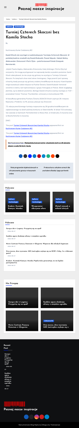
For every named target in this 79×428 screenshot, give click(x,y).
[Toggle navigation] (5, 7)
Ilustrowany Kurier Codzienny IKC (19, 128)
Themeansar (55, 425)
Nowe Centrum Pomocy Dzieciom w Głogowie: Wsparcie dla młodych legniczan (37, 244)
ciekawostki (48, 321)
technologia (19, 27)
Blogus (45, 425)
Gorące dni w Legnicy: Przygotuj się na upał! (23, 228)
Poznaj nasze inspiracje (41, 9)
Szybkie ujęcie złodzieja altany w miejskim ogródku (26, 236)
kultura (9, 27)
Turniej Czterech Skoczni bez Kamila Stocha (31, 125)
